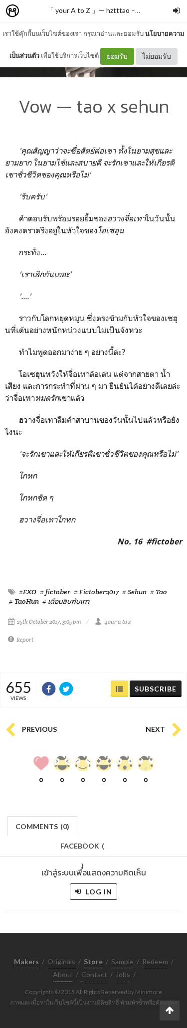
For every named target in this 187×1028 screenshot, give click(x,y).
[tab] (42, 825)
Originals (61, 961)
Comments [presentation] (42, 826)
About (63, 974)
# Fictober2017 (96, 591)
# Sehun (134, 591)
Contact (94, 974)
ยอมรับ (117, 56)
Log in (98, 891)
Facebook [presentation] (82, 849)
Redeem (155, 961)
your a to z (117, 621)
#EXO (27, 591)
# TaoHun (24, 601)
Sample (122, 961)
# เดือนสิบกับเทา (65, 601)
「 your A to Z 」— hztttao (88, 10)
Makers (34, 11)
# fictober (55, 591)
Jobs (123, 974)
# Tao (158, 591)
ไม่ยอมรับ (156, 56)
